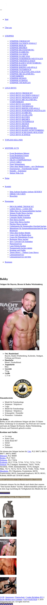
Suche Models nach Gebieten (11, 599)
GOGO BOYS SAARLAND (21, 115)
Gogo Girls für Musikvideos (20, 235)
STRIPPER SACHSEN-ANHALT (23, 43)
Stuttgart (3, 464)
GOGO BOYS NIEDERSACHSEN (24, 97)
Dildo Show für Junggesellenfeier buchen (25, 211)
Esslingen (3, 462)
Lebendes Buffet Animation (20, 217)
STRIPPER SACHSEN (19, 54)
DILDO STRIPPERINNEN (20, 160)
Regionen (8, 262)
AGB (2, 597)
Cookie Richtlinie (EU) (35, 597)
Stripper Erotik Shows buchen (21, 213)
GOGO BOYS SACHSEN (20, 104)
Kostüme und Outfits (18, 250)
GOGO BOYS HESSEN (19, 124)
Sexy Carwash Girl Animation (21, 241)
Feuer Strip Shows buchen (20, 222)
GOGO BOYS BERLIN (19, 126)
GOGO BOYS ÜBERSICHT (21, 93)
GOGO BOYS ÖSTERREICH (22, 121)
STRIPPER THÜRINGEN (20, 83)
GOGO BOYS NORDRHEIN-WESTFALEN (28, 111)
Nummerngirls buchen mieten (21, 248)
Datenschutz (20, 597)
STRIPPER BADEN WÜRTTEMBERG (25, 63)
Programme (9, 201)
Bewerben (13, 196)
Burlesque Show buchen (19, 239)
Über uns (8, 28)
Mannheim (4, 471)
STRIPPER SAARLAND (20, 56)
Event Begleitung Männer (19, 153)
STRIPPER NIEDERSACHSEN (22, 61)
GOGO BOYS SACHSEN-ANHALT (24, 95)
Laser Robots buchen (18, 246)
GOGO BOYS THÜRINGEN (21, 106)
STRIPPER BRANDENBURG (22, 50)
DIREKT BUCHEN (18, 194)
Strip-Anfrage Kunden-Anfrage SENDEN (26, 192)
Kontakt (8, 186)
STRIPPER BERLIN (18, 45)
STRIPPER (9, 36)
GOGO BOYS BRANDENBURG (23, 128)
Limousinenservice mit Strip (20, 257)
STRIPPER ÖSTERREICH (20, 70)
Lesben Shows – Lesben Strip (21, 209)
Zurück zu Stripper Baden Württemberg (15, 497)
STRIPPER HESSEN (18, 78)
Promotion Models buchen (20, 215)
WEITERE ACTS (12, 148)
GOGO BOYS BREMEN (20, 119)
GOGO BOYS (10, 88)
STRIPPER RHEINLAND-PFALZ (23, 67)
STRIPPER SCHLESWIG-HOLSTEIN (25, 72)
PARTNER (32, 599)
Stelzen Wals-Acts (17, 173)
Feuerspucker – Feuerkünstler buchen (24, 169)
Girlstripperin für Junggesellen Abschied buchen (28, 226)
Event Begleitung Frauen (19, 155)
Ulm (29, 451)
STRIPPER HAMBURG (19, 52)
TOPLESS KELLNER (14, 140)
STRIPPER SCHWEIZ (19, 80)
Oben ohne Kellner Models (20, 233)
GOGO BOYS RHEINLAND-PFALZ (25, 108)
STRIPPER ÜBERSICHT (20, 41)
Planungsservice (16, 244)
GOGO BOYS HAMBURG (21, 113)
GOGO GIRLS (16, 162)
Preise (7, 178)
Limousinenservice (17, 255)
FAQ (25, 599)
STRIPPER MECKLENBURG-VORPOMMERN (22, 75)
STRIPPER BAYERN (18, 65)
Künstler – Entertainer (18, 171)
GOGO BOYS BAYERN (20, 117)
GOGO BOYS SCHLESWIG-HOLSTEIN (26, 132)
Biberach (3, 456)
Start (6, 19)
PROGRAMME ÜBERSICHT (22, 207)
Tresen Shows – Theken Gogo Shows (24, 252)
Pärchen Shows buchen (18, 224)
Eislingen (3, 460)
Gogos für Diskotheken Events (21, 237)
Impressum (10, 597)
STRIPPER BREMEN (18, 48)
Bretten (3, 458)
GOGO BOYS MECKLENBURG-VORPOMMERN (23, 101)
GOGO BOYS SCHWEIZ (20, 135)
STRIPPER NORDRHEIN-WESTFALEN (26, 59)
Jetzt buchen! (5, 493)
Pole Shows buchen (17, 220)
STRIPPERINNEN (17, 158)
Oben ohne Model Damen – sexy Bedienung (27, 166)
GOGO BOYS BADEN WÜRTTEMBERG (27, 130)
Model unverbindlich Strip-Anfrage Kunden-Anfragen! (21, 480)
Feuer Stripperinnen (17, 164)
